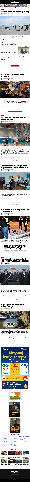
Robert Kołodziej (6, 79)
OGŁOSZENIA (9, 476)
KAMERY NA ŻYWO (13, 476)
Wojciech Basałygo (6, 263)
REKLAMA (21, 476)
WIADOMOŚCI (17, 476)
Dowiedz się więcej (16, 2)
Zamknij (12, 2)
